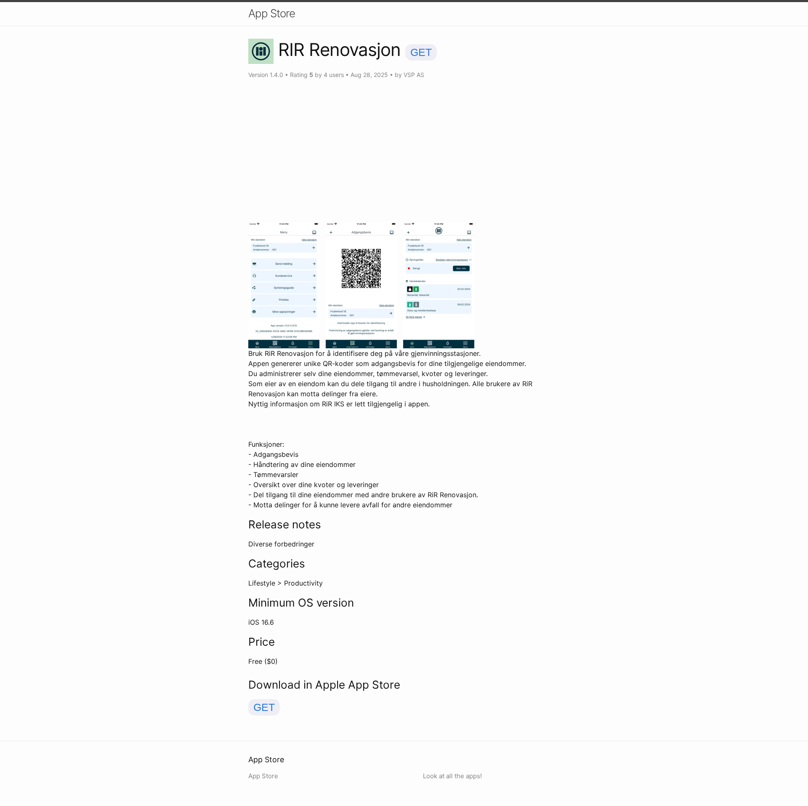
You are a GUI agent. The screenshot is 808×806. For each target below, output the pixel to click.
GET (421, 52)
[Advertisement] (404, 150)
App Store (271, 13)
